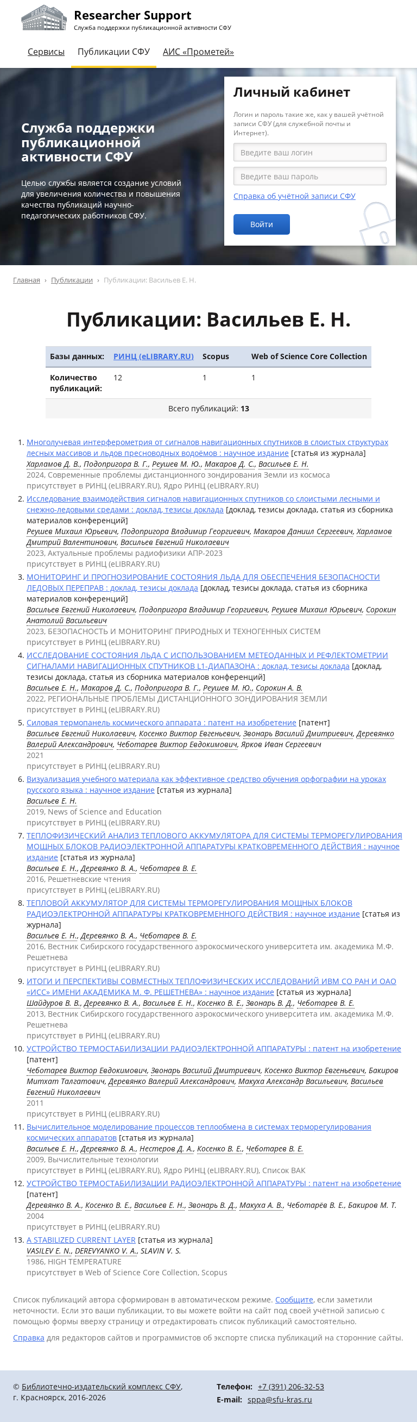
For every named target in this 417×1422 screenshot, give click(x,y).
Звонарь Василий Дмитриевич (298, 733)
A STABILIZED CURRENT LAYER (81, 1240)
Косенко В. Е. (219, 1003)
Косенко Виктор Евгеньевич (189, 733)
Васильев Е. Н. (283, 464)
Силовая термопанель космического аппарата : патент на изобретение (161, 722)
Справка (29, 1337)
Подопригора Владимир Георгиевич (185, 531)
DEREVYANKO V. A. (106, 1250)
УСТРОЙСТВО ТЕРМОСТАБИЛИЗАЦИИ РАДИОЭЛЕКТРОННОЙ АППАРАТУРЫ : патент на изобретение (214, 1048)
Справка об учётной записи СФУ (294, 196)
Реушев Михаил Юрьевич (72, 531)
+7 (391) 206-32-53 (291, 1386)
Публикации (72, 280)
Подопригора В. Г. (116, 464)
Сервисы (46, 51)
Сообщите (294, 1299)
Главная (26, 280)
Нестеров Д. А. (166, 1148)
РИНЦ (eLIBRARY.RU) (153, 356)
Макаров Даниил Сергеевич (303, 531)
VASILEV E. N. (49, 1250)
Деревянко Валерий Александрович (172, 1081)
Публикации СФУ (114, 51)
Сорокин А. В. (279, 687)
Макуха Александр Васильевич (292, 1081)
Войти (261, 224)
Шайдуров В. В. (53, 1003)
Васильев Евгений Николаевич (175, 542)
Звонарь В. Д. (269, 1003)
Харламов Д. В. (53, 464)
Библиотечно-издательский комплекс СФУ (101, 1386)
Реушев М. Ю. (176, 464)
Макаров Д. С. (230, 464)
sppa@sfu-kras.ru (280, 1399)
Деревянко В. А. (108, 868)
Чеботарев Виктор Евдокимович (177, 744)
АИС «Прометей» (198, 51)
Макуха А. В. (261, 1205)
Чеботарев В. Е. (168, 868)
